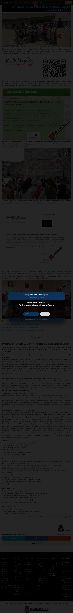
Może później (45, 314)
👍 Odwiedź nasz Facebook (31, 314)
